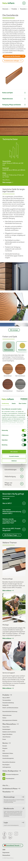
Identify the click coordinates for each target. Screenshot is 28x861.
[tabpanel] (14, 372)
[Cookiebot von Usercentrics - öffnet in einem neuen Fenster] (20, 399)
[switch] (24, 435)
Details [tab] (14, 403)
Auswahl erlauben (14, 456)
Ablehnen (14, 460)
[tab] (8, 346)
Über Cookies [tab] (22, 403)
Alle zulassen (14, 451)
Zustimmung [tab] (5, 403)
